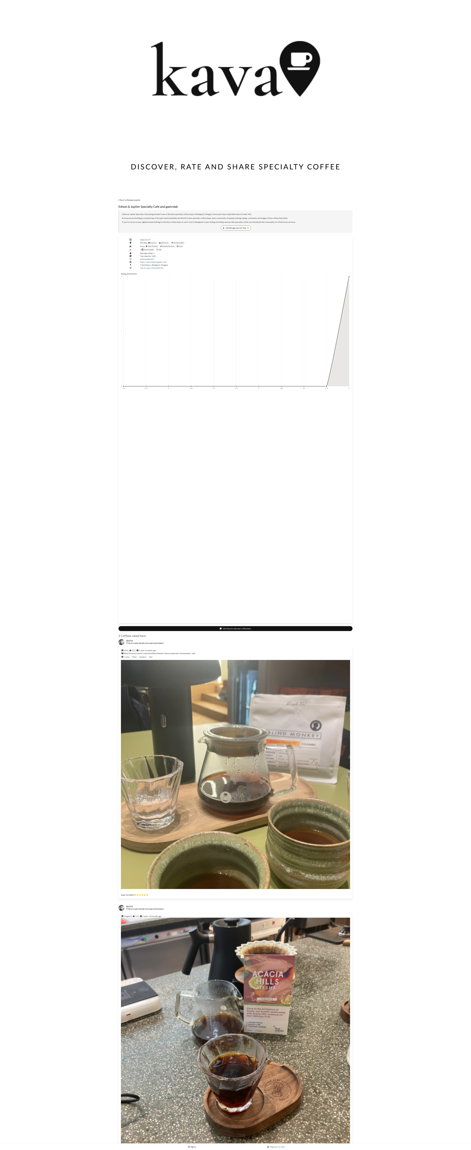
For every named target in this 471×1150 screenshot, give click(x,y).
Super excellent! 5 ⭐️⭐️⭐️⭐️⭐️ (134, 895)
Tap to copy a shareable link (151, 268)
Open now (144, 239)
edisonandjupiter (147, 259)
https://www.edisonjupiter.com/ (153, 262)
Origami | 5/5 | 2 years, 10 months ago (143, 916)
